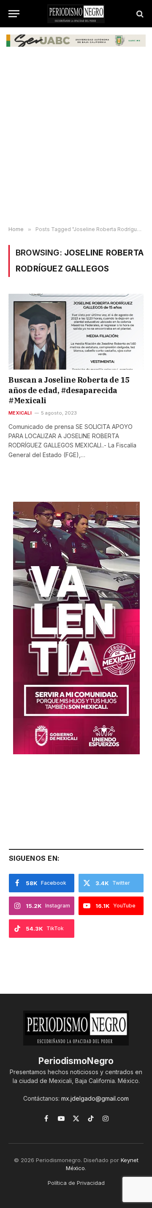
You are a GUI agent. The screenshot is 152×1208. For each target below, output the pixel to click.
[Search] (139, 13)
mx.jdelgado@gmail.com (95, 1098)
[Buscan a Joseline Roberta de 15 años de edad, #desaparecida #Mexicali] (76, 332)
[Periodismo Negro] (76, 13)
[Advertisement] (76, 142)
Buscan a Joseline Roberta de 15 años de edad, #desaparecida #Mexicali (68, 390)
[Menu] (13, 13)
